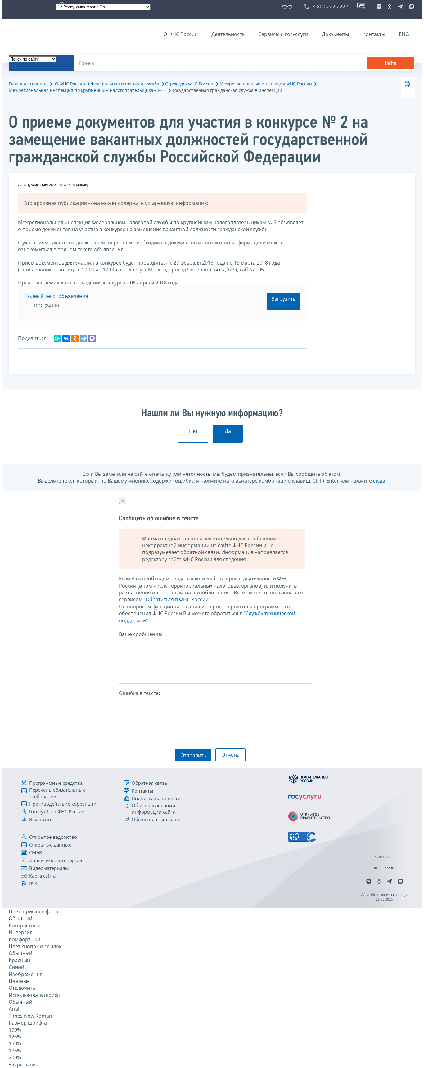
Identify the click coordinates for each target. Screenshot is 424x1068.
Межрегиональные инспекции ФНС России (265, 84)
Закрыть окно (25, 1064)
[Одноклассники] (75, 338)
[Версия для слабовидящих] (288, 6)
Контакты (374, 34)
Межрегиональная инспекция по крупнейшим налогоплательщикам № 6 (87, 90)
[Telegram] (83, 338)
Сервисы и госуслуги (283, 34)
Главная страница (28, 84)
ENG (404, 34)
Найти (390, 63)
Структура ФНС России (189, 84)
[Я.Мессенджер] (57, 338)
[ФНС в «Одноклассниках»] (389, 6)
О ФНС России (180, 34)
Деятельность (228, 34)
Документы (335, 34)
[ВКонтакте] (66, 338)
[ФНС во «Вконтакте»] (379, 6)
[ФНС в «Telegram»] (400, 6)
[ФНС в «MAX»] (410, 6)
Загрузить (283, 298)
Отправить (193, 755)
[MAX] (92, 338)
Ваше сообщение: (140, 634)
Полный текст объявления (56, 296)
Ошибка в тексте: (139, 693)
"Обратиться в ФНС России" (177, 599)
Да (228, 431)
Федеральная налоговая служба (125, 84)
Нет (193, 431)
